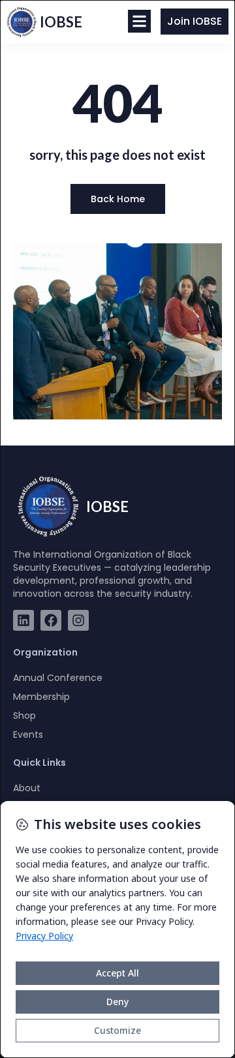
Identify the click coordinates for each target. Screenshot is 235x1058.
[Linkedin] (23, 620)
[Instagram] (78, 620)
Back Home (118, 198)
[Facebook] (50, 620)
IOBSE (61, 22)
